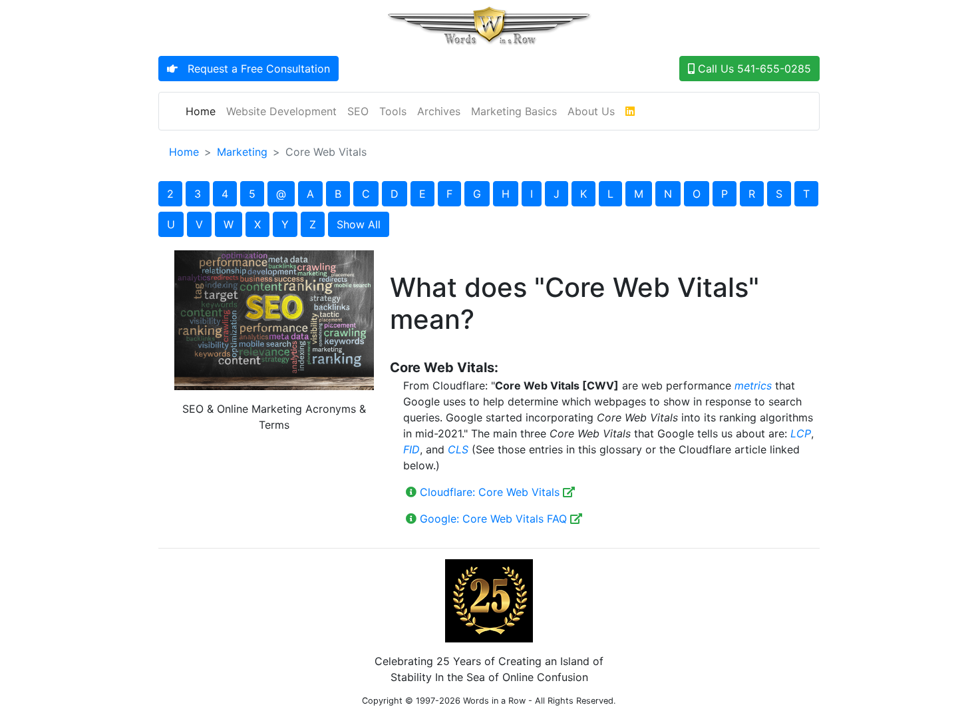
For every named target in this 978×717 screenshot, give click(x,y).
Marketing (242, 151)
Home (203, 111)
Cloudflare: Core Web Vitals (490, 492)
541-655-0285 (753, 68)
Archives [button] (438, 111)
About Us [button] (591, 111)
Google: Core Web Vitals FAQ (493, 518)
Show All (359, 224)
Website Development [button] (281, 111)
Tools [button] (393, 111)
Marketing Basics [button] (514, 111)
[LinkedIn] (630, 111)
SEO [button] (358, 111)
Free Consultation (254, 68)
